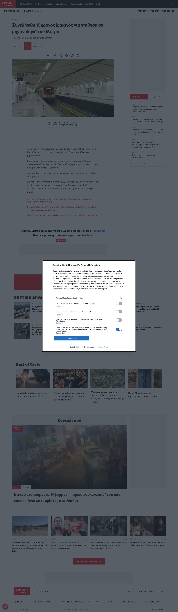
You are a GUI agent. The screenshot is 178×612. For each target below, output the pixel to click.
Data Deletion (75, 347)
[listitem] (89, 298)
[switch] (119, 303)
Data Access (89, 347)
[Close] (131, 265)
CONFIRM (71, 338)
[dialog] (89, 306)
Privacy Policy (102, 347)
